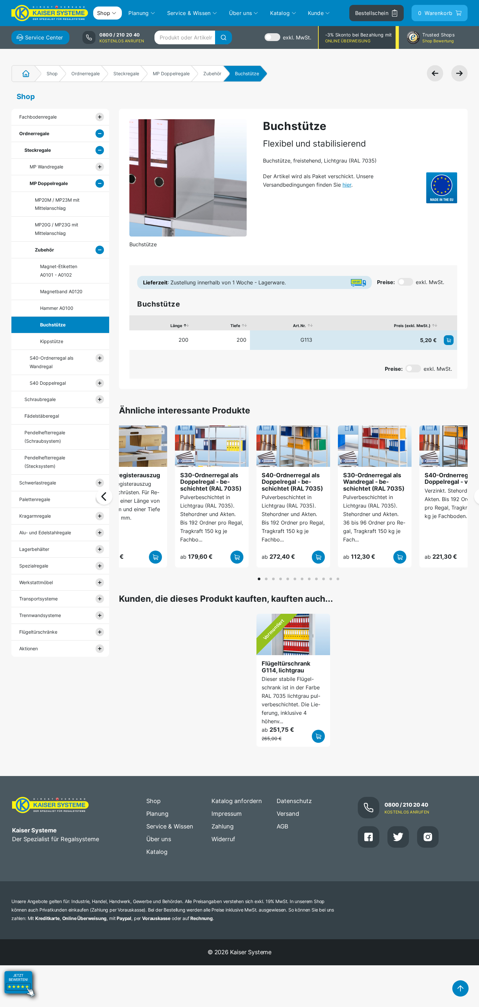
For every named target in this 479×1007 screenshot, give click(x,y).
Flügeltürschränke (38, 632)
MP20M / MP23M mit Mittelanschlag (57, 204)
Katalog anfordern (236, 801)
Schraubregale (40, 399)
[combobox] (193, 37)
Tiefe (235, 325)
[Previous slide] (104, 496)
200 (183, 340)
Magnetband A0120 (61, 291)
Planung (157, 813)
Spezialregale (33, 565)
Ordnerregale (85, 73)
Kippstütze (51, 341)
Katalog (156, 851)
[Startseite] (22, 73)
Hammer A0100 (56, 308)
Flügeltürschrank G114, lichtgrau (286, 666)
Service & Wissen (169, 826)
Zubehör (212, 73)
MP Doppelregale (171, 73)
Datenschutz (294, 801)
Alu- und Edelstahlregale (45, 532)
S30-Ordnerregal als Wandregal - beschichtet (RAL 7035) (373, 482)
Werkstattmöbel (36, 582)
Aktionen (28, 648)
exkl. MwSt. (297, 37)
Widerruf (223, 839)
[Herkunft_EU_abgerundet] (441, 187)
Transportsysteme (38, 598)
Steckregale (126, 73)
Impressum (226, 813)
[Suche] (223, 37)
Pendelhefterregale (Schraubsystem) (44, 437)
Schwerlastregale (37, 482)
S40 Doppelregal (48, 383)
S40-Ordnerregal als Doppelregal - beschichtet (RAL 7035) (292, 482)
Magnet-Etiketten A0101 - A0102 (58, 271)
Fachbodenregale (38, 117)
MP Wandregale (46, 166)
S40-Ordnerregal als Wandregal (51, 362)
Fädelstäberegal (41, 416)
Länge (176, 325)
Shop (52, 73)
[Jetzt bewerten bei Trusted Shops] (19, 1002)
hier (346, 184)
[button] (259, 579)
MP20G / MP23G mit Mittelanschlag (56, 229)
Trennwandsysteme (40, 615)
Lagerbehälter (34, 549)
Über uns (158, 839)
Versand (288, 813)
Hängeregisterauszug (129, 475)
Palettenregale (34, 499)
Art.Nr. (299, 325)
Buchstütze (52, 324)
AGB (282, 826)
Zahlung (222, 826)
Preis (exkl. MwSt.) (412, 325)
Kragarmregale (35, 516)
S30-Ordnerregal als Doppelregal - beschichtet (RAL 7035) (210, 482)
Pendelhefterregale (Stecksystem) (44, 462)
